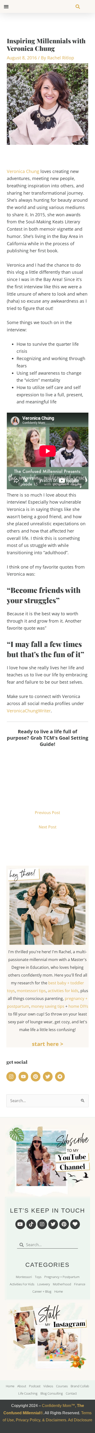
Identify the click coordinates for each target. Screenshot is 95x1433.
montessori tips (31, 990)
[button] (6, 6)
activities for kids (63, 990)
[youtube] (24, 1076)
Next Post (48, 827)
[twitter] (48, 1076)
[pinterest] (36, 1076)
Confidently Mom (56, 1406)
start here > (47, 1043)
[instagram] (12, 1076)
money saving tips (47, 1006)
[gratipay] (60, 1076)
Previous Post (47, 812)
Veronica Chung (23, 171)
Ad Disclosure (80, 1420)
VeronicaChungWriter (29, 711)
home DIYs (78, 1006)
